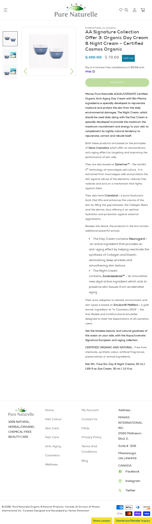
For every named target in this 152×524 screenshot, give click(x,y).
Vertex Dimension (78, 510)
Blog (85, 461)
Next (72, 71)
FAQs (85, 428)
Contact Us (89, 419)
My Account (90, 410)
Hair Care (52, 437)
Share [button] (92, 379)
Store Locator (101, 520)
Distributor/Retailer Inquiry (133, 520)
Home (49, 410)
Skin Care (52, 428)
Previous (25, 71)
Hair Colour (53, 419)
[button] (126, 10)
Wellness (51, 464)
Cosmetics (52, 455)
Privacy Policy (92, 437)
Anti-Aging (53, 446)
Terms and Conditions (89, 449)
